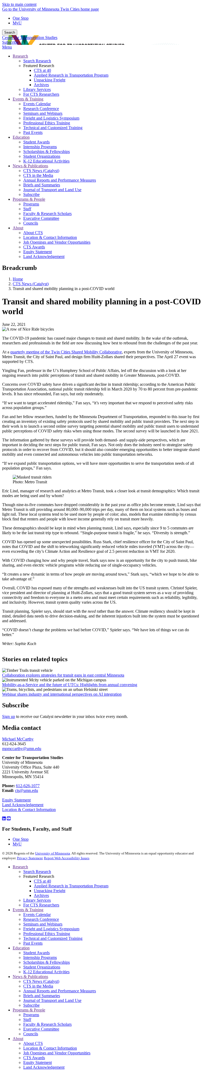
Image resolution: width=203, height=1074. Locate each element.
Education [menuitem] (21, 137)
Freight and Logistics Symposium (51, 929)
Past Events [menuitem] (33, 132)
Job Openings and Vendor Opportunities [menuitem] (56, 242)
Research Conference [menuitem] (41, 108)
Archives (41, 895)
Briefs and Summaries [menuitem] (41, 185)
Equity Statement (16, 800)
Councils (30, 1034)
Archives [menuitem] (41, 84)
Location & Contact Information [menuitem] (50, 237)
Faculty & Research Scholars (47, 1024)
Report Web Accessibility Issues (66, 858)
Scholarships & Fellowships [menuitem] (46, 151)
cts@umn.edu (26, 790)
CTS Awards (34, 1057)
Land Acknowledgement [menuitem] (43, 256)
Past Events (33, 943)
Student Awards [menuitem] (36, 142)
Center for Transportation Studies (29, 37)
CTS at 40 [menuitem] (42, 70)
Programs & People (29, 1010)
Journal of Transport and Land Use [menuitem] (52, 189)
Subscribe (10, 42)
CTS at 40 (42, 881)
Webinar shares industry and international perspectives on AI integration (62, 694)
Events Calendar (37, 914)
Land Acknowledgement (22, 805)
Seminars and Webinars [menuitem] (42, 113)
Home (18, 279)
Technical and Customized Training (52, 938)
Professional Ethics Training (46, 933)
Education (21, 948)
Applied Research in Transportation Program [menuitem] (71, 75)
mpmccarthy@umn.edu (21, 748)
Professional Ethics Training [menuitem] (46, 123)
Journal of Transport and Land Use (52, 1000)
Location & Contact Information (29, 809)
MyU (17, 23)
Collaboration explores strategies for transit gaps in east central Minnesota (63, 675)
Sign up (8, 716)
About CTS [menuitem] (33, 232)
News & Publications (30, 976)
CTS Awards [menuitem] (34, 247)
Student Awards (36, 952)
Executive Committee (41, 1029)
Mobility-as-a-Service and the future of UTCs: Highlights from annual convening (69, 684)
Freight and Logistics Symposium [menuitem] (51, 118)
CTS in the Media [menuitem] (38, 175)
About (18, 1038)
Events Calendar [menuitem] (37, 104)
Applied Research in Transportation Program (71, 886)
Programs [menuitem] (31, 204)
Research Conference (41, 919)
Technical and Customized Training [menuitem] (52, 127)
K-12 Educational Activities (46, 972)
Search (9, 32)
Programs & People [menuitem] (29, 199)
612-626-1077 (28, 785)
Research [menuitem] (20, 56)
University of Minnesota (52, 853)
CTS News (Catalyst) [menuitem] (41, 170)
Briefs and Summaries (41, 995)
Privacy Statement (30, 858)
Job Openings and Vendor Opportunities (56, 1053)
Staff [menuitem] (27, 209)
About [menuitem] (18, 228)
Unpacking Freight (49, 890)
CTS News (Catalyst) (31, 284)
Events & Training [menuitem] (28, 99)
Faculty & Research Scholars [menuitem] (47, 213)
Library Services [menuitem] (37, 89)
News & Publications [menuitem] (30, 166)
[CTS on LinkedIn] (4, 818)
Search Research (37, 871)
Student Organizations (41, 967)
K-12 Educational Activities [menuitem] (46, 161)
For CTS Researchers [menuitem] (41, 94)
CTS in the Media (38, 986)
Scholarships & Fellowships (46, 962)
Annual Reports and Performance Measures (59, 991)
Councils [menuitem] (30, 223)
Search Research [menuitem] (37, 61)
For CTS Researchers (41, 905)
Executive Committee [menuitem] (41, 218)
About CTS (33, 1043)
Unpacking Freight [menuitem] (49, 80)
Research (20, 867)
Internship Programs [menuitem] (40, 146)
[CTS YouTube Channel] (9, 818)
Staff (27, 1019)
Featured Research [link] (38, 65)
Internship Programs (40, 957)
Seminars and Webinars (42, 924)
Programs (31, 1014)
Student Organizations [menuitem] (41, 156)
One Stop (21, 18)
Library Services (37, 900)
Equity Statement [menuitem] (37, 251)
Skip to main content (19, 4)
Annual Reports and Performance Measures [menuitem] (59, 180)
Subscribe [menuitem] (31, 194)
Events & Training (28, 910)
